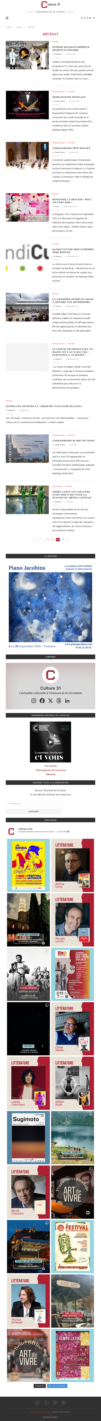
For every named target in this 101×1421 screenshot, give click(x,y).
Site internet (51, 766)
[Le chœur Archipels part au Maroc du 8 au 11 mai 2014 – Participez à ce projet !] (27, 357)
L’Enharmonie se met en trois (73, 440)
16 (63, 539)
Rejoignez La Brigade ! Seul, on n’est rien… (72, 201)
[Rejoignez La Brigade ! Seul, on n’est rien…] (27, 207)
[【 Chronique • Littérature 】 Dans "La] (72, 865)
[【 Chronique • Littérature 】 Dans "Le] (28, 1301)
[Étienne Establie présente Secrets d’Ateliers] (27, 55)
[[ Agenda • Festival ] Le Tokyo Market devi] (28, 865)
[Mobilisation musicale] (27, 105)
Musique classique (58, 92)
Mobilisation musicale (68, 97)
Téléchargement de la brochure (51, 770)
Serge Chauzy (60, 101)
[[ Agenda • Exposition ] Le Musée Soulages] (28, 1137)
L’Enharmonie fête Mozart (71, 148)
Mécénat (55, 42)
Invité (57, 206)
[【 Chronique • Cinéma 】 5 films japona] (28, 974)
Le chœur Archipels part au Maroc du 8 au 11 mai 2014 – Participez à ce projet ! (72, 352)
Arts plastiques (57, 486)
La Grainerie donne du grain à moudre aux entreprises (73, 300)
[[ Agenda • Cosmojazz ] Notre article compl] (72, 1137)
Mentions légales (37, 1412)
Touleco (58, 306)
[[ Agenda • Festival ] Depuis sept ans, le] (72, 974)
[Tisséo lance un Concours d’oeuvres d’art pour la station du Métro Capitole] (27, 500)
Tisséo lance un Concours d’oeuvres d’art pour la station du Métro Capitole (71, 494)
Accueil (8, 27)
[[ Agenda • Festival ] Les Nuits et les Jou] (72, 1246)
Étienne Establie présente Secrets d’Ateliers (71, 48)
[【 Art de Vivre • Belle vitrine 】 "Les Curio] (28, 1355)
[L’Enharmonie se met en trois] (27, 448)
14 (53, 539)
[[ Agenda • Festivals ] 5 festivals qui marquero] (28, 1028)
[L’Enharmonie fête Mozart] (27, 156)
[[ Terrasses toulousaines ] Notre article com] (72, 1301)
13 (48, 539)
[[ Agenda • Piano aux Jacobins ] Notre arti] (28, 919)
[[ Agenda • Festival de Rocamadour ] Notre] (28, 1246)
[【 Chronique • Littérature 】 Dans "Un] (28, 1083)
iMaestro (58, 54)
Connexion (48, 1412)
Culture (19, 27)
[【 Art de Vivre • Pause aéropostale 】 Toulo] (72, 1192)
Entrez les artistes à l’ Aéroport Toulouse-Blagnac (44, 406)
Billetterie (50, 774)
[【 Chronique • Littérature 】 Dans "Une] (72, 1083)
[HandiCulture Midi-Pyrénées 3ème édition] (27, 257)
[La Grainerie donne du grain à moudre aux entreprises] (27, 307)
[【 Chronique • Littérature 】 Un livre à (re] (28, 1192)
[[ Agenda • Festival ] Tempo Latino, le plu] (72, 1355)
